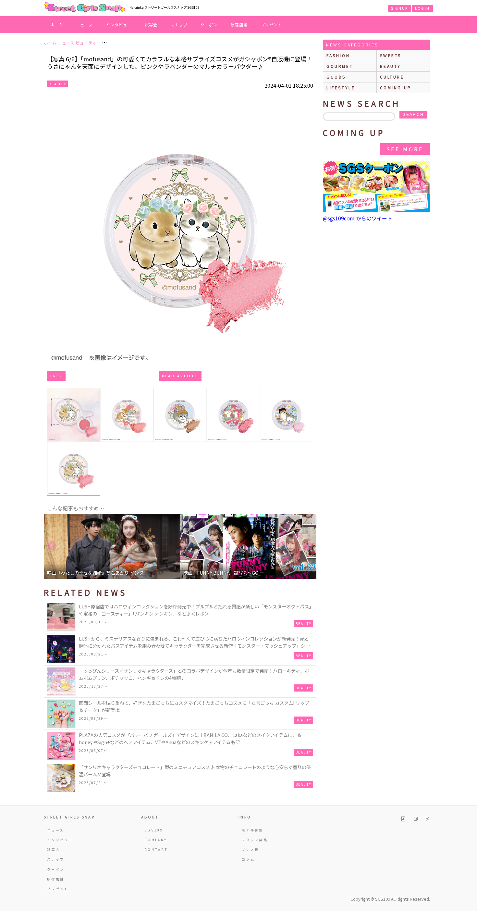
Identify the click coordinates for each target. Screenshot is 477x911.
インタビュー (118, 24)
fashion (338, 55)
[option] (112, 546)
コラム (248, 859)
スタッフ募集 (255, 839)
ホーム (56, 24)
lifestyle (340, 87)
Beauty (57, 83)
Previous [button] (52, 546)
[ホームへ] (84, 7)
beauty (390, 66)
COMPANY (155, 839)
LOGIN (422, 8)
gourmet (339, 66)
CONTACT (156, 849)
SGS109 (153, 830)
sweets (391, 55)
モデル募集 (252, 830)
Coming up (395, 87)
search (413, 114)
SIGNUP (399, 8)
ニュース (84, 24)
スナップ (179, 24)
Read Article (180, 375)
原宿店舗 (239, 24)
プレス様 (250, 849)
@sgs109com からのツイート (357, 218)
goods (336, 77)
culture (392, 77)
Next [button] (308, 546)
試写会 (151, 24)
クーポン (209, 24)
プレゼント (271, 24)
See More (404, 149)
